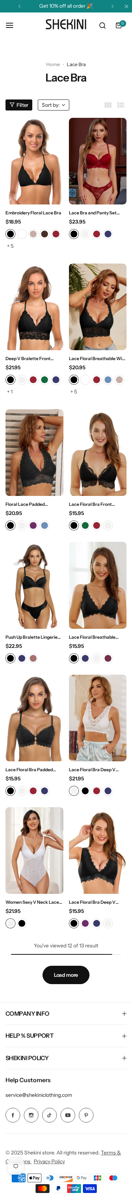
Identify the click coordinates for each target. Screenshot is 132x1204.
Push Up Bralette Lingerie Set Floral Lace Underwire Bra (32, 637)
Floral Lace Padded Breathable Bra (25, 504)
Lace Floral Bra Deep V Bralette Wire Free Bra (92, 902)
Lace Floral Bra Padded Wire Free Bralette (29, 769)
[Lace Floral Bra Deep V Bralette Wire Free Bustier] (98, 718)
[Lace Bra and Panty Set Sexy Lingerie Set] (98, 161)
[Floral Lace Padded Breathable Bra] (34, 452)
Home (53, 64)
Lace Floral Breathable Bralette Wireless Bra (92, 637)
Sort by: (51, 105)
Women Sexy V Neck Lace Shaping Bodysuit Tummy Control (32, 902)
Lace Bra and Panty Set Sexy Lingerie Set (93, 212)
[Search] (102, 25)
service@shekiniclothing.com (39, 1095)
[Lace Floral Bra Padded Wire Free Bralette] (34, 718)
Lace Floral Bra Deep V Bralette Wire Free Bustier (96, 769)
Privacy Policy (49, 1161)
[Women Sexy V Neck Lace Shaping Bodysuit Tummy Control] (34, 850)
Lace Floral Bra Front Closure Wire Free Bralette (96, 504)
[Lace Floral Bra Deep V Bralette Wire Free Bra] (98, 850)
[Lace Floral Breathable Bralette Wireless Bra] (98, 585)
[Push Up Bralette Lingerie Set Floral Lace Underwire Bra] (34, 585)
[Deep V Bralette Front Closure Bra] (34, 307)
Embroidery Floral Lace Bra (33, 212)
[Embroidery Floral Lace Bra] (34, 161)
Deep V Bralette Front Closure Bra (28, 358)
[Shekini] (66, 25)
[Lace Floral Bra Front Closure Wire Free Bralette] (98, 452)
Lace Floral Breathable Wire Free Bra (97, 358)
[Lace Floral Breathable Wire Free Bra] (98, 307)
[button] (19, 6)
